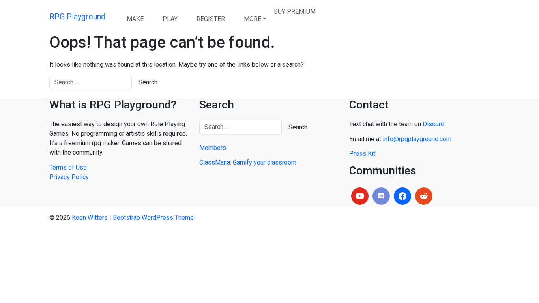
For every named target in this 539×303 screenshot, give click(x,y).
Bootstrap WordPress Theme (153, 217)
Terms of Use (68, 167)
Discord (433, 124)
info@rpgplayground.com (417, 139)
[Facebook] (402, 196)
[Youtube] (360, 196)
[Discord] (381, 196)
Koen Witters (90, 217)
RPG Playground (77, 16)
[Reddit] (423, 196)
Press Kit (362, 153)
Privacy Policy (69, 177)
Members (212, 148)
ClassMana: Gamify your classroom (247, 162)
